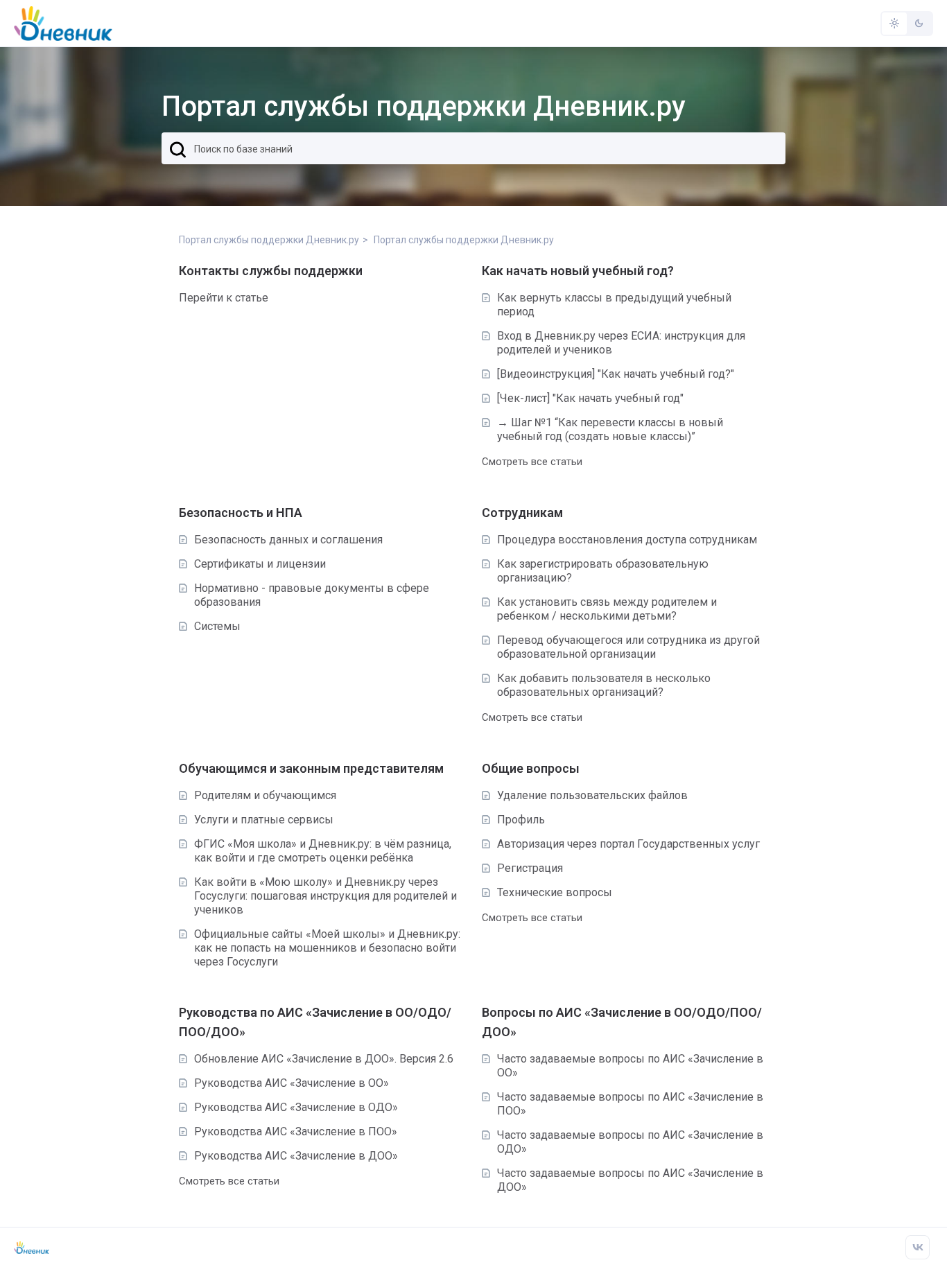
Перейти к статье (223, 297)
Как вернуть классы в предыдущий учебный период (614, 304)
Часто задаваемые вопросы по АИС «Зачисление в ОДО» (630, 1141)
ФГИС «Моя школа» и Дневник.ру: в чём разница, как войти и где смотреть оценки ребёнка (322, 850)
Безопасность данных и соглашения (288, 539)
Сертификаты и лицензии (260, 563)
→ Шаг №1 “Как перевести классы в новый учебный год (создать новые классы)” (610, 429)
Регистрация (530, 868)
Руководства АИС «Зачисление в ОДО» (296, 1107)
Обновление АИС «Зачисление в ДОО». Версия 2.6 (323, 1058)
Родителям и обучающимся (265, 795)
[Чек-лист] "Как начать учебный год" (590, 398)
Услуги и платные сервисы (263, 819)
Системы (217, 626)
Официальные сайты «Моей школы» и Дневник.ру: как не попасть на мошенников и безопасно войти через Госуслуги (327, 947)
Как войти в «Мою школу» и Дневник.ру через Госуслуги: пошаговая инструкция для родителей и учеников (325, 895)
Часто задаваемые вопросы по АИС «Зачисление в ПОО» (630, 1103)
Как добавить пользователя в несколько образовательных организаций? (604, 685)
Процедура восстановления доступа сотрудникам (627, 539)
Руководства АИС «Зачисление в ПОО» (295, 1131)
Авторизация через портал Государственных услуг (628, 843)
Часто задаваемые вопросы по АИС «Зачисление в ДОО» (630, 1180)
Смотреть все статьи (532, 461)
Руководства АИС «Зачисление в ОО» (291, 1083)
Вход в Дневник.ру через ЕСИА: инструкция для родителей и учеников (621, 342)
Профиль (521, 819)
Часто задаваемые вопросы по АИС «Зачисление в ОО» (630, 1065)
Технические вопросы (554, 892)
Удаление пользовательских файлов (592, 795)
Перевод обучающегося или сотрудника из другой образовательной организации (628, 647)
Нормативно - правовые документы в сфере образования (311, 595)
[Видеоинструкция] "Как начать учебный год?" (615, 374)
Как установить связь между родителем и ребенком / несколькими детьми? (607, 608)
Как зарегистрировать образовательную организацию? (603, 570)
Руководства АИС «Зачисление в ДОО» (296, 1155)
